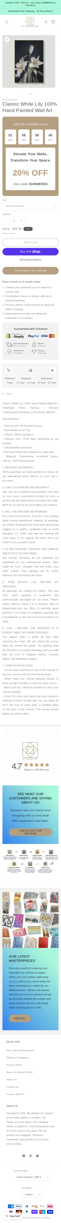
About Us (12, 1079)
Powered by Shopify (41, 1218)
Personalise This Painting (30, 270)
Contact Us (13, 1087)
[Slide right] (37, 93)
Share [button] (9, 393)
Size (4, 200)
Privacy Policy (14, 1065)
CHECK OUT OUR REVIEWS (30, 832)
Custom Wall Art (15, 1094)
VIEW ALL (20, 1018)
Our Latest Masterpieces (20, 1050)
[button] (6, 22)
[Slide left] (23, 93)
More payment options (30, 259)
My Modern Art (25, 1218)
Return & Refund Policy (20, 1072)
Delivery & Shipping (17, 1057)
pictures (13, 981)
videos (28, 981)
